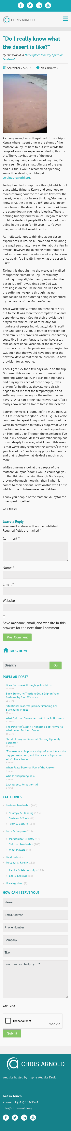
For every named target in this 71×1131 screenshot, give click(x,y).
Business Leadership (18, 805)
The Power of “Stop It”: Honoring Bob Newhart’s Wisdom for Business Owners (34, 728)
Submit (12, 1033)
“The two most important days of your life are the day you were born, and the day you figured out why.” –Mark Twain (36, 755)
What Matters (17, 849)
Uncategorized (14, 883)
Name (8, 568)
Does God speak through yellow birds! (29, 685)
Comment (11, 538)
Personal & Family (17, 862)
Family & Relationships (23, 870)
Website (9, 600)
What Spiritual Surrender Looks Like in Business (35, 718)
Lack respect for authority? (22, 784)
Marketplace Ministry (38, 55)
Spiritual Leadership (21, 844)
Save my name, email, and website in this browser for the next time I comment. (34, 625)
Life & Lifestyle (18, 875)
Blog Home (19, 651)
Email (8, 584)
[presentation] (33, 1021)
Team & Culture (18, 824)
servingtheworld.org (16, 177)
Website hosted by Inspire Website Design (30, 1077)
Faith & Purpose (16, 831)
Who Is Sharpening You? (20, 776)
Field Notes (13, 857)
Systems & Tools (19, 818)
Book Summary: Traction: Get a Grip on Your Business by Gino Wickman (32, 695)
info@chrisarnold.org (17, 1108)
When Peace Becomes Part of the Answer (30, 767)
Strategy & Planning (21, 813)
